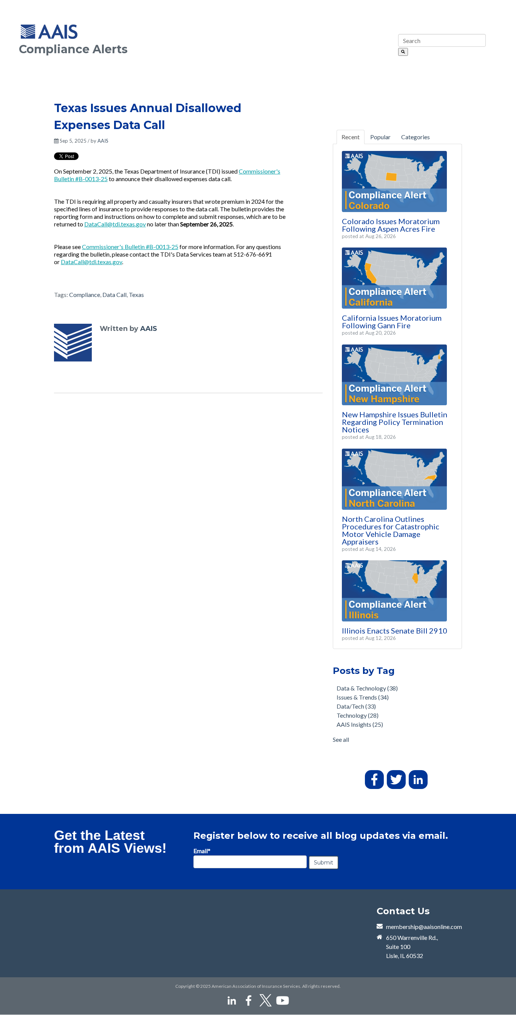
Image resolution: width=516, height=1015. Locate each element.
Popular (380, 136)
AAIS (102, 141)
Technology (358, 715)
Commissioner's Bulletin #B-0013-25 (130, 246)
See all (341, 739)
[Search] (403, 52)
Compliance (84, 294)
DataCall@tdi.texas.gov (115, 224)
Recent (350, 136)
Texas (136, 294)
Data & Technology (367, 688)
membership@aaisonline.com (424, 926)
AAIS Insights (360, 724)
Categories (415, 136)
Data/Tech (356, 706)
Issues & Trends (363, 697)
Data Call (114, 294)
